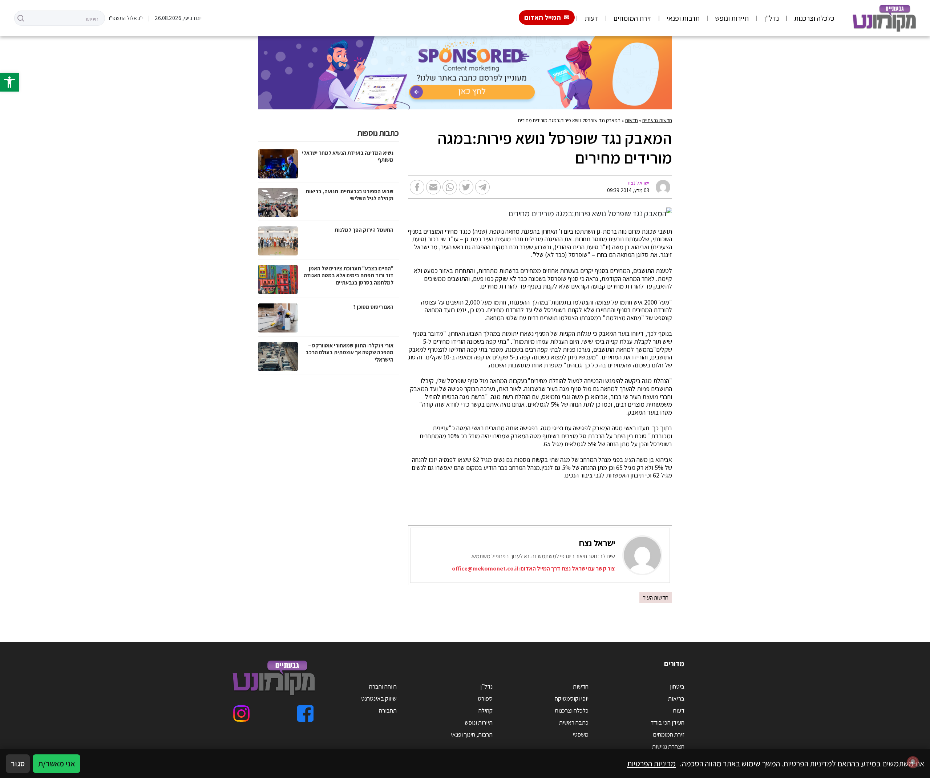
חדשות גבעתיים (657, 120)
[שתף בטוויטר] (466, 187)
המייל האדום (542, 17)
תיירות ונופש (732, 18)
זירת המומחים (632, 18)
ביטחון (677, 686)
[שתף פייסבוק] (417, 187)
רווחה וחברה (383, 686)
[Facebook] (305, 713)
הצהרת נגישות (668, 746)
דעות (591, 18)
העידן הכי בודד (667, 722)
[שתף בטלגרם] (482, 187)
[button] (9, 82)
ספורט (485, 698)
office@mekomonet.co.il (485, 568)
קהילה (485, 710)
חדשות (631, 120)
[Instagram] (241, 713)
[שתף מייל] (433, 187)
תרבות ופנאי (683, 18)
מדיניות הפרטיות (651, 763)
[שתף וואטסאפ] (449, 187)
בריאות (676, 698)
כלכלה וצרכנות (814, 18)
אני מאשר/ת (56, 763)
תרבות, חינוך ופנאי (472, 734)
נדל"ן (771, 18)
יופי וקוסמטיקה (572, 698)
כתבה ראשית (574, 722)
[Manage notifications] (913, 762)
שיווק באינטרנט (379, 698)
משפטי (581, 734)
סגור (18, 763)
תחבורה (388, 710)
